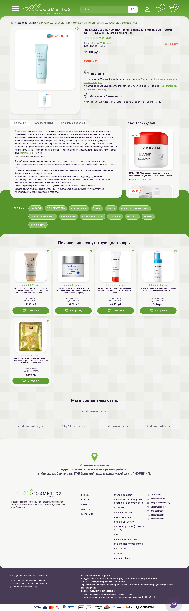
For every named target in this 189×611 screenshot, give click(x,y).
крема (32, 153)
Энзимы (148, 216)
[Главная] (12, 23)
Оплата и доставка (124, 512)
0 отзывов (105, 38)
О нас (117, 534)
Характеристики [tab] (44, 123)
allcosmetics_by (158, 507)
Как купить (119, 507)
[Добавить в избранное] (77, 28)
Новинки (85, 504)
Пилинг (97, 208)
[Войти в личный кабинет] (147, 9)
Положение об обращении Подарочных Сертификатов (128, 501)
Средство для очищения (135, 208)
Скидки (85, 499)
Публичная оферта (124, 495)
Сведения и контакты (125, 539)
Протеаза (132, 216)
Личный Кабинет (122, 558)
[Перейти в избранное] (158, 9)
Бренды (85, 495)
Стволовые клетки (92, 216)
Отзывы (118, 553)
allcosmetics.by (158, 499)
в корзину (34, 310)
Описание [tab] (20, 123)
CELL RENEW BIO (56, 208)
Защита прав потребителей (128, 543)
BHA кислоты (38, 224)
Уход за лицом (79, 208)
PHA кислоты (68, 216)
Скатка (111, 208)
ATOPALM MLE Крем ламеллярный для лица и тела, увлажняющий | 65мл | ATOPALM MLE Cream (150, 174)
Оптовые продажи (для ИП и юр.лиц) (129, 528)
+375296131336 (158, 495)
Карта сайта (87, 514)
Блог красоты (121, 548)
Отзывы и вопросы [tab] (73, 123)
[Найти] (133, 9)
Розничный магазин (124, 521)
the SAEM (36, 208)
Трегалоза (115, 216)
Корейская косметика (43, 216)
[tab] (20, 123)
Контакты (86, 509)
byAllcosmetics (157, 511)
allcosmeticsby (157, 515)
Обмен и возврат (123, 517)
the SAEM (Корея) (101, 43)
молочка (24, 153)
